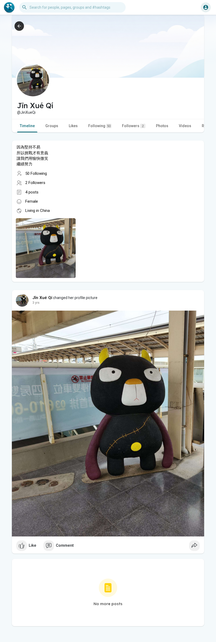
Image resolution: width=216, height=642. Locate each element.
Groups (51, 126)
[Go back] (19, 26)
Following (99, 126)
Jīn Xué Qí (42, 297)
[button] (206, 7)
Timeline (27, 126)
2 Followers (35, 182)
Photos (162, 126)
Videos (185, 126)
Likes (73, 126)
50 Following (36, 173)
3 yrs (36, 303)
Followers (133, 126)
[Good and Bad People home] (9, 7)
